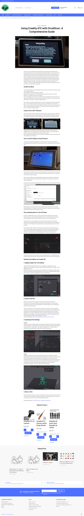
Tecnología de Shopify (9, 514)
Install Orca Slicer (29, 87)
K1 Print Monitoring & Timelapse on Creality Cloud (41, 400)
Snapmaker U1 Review (48, 462)
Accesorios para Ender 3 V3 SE (62, 503)
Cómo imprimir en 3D (7, 17)
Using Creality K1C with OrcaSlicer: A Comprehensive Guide (42, 30)
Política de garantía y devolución (35, 506)
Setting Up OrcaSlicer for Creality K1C (35, 259)
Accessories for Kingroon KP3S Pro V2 (63, 504)
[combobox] (41, 8)
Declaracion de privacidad (34, 504)
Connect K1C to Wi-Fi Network (32, 110)
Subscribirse (60, 490)
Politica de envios (32, 503)
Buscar (57, 506)
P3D (4, 514)
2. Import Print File (29, 298)
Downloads (31, 509)
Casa (2, 17)
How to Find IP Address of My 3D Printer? (36, 138)
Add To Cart (28, 432)
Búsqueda (56, 7)
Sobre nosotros (32, 501)
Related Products (42, 405)
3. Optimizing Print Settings (32, 319)
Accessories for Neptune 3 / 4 (62, 501)
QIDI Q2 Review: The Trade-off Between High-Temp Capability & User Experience (16, 470)
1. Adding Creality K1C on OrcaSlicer (34, 263)
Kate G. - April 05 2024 (42, 25)
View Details (26, 435)
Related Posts (42, 448)
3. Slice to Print (28, 392)
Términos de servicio (33, 507)
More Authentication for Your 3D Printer (35, 212)
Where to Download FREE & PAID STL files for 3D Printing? (43, 316)
